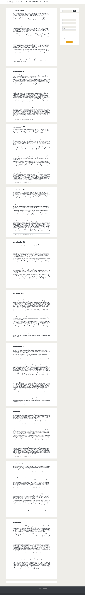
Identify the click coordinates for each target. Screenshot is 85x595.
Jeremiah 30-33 (19, 190)
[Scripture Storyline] (9, 2)
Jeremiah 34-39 (19, 127)
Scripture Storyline (42, 588)
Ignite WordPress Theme (38, 593)
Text (64, 38)
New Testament (39, 1)
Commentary (16, 119)
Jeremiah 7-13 (18, 411)
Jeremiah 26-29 (19, 242)
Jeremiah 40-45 (19, 71)
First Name (64, 21)
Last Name (64, 25)
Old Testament (32, 1)
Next (36, 582)
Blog (27, 1)
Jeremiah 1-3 (17, 522)
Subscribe (46, 1)
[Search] (74, 11)
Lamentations (18, 11)
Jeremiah (21, 119)
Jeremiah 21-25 (18, 293)
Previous (27, 582)
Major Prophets (26, 119)
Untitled (64, 28)
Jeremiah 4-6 (18, 464)
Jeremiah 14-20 (19, 346)
